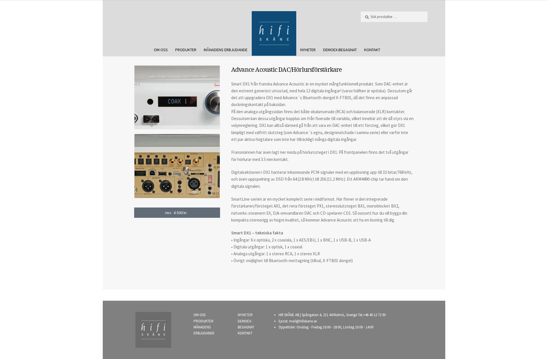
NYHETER (308, 49)
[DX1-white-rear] (177, 166)
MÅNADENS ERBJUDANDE (225, 49)
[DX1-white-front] (177, 97)
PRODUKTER (185, 49)
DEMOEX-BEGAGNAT (340, 49)
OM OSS (161, 49)
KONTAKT (372, 49)
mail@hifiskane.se (303, 321)
